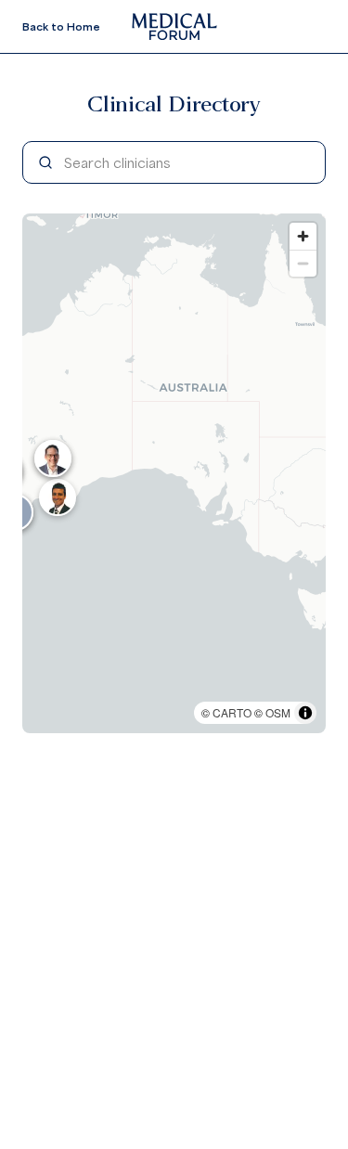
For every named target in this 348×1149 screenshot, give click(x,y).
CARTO (232, 712)
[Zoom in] (303, 236)
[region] (174, 473)
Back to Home (61, 26)
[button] (57, 497)
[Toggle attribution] (305, 713)
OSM (277, 712)
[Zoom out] (303, 263)
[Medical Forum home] (174, 26)
